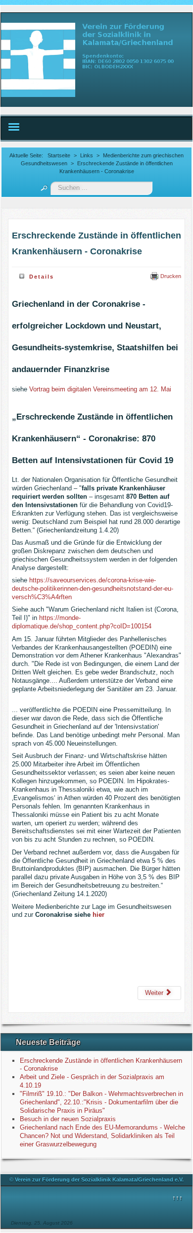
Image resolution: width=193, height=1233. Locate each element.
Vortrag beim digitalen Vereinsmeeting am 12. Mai (100, 389)
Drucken (170, 276)
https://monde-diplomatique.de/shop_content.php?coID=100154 (81, 622)
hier (98, 914)
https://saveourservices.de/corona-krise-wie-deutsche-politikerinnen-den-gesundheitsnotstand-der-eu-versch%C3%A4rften (92, 588)
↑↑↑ (177, 1197)
